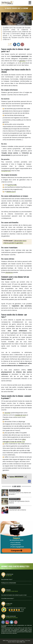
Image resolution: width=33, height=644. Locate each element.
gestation (22, 61)
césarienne (9, 272)
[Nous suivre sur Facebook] (3, 622)
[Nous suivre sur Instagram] (7, 622)
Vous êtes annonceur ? (7, 598)
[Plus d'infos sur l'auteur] (25, 477)
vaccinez (7, 413)
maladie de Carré (20, 415)
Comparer (15, 550)
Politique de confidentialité (8, 583)
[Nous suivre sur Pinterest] (16, 622)
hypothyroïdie (11, 185)
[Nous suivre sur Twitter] (11, 622)
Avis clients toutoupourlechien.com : (16, 608)
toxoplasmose (6, 171)
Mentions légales (16, 642)
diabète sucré (11, 192)
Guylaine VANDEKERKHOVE (16, 477)
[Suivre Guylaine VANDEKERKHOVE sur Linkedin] (29, 481)
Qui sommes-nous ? (6, 579)
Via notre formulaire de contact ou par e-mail (13, 595)
